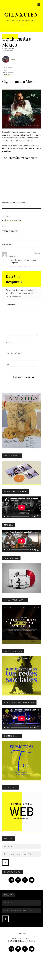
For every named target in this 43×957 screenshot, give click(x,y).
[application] (21, 507)
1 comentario (9, 50)
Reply (37, 253)
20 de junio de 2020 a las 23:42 (23, 266)
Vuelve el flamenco (10, 230)
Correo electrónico (14, 353)
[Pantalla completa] (38, 516)
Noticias (7, 75)
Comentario (11, 304)
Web (7, 364)
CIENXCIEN (21, 14)
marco (13, 59)
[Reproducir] (5, 516)
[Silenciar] (35, 516)
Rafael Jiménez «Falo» (12, 220)
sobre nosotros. (22, 203)
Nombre (9, 342)
